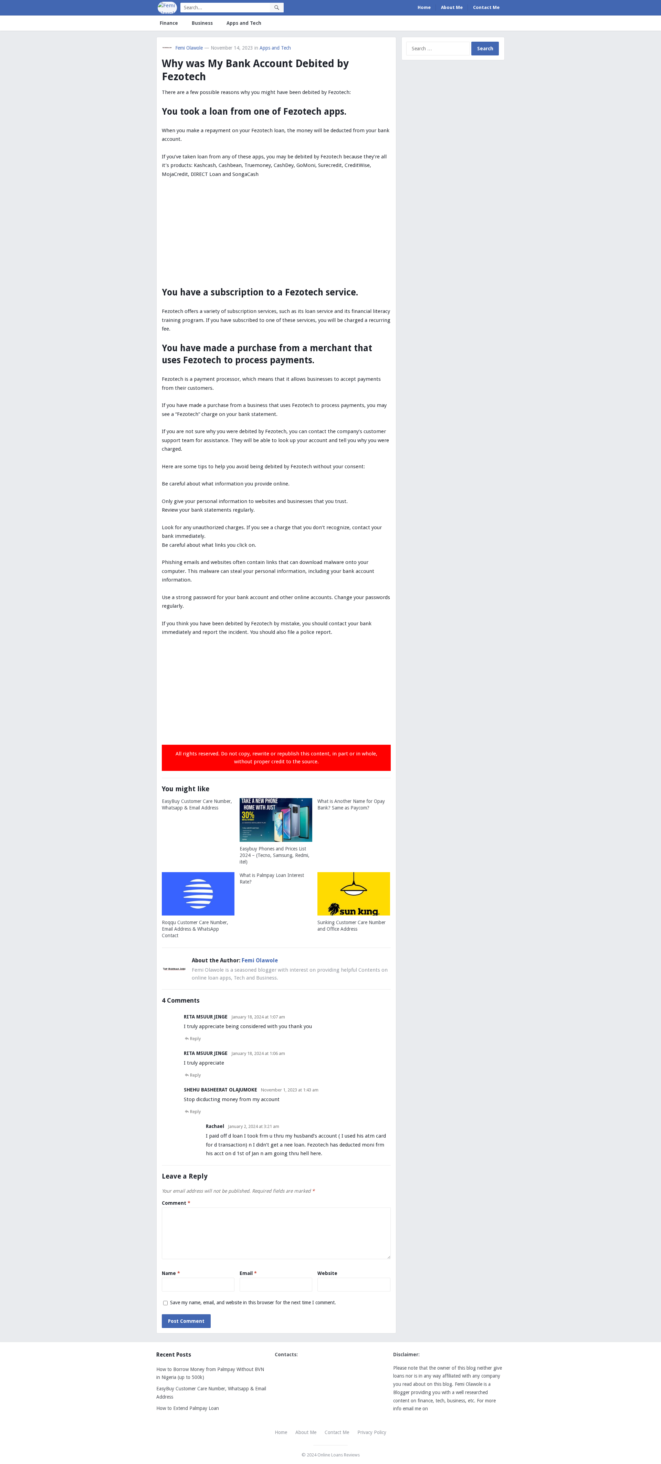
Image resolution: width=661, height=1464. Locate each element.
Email (248, 1273)
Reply (195, 1038)
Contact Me (486, 7)
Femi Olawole (189, 48)
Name (171, 1273)
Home (424, 7)
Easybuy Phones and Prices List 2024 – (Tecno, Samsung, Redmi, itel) (274, 855)
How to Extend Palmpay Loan (187, 1408)
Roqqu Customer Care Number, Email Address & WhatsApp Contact (195, 929)
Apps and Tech (244, 23)
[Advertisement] (276, 235)
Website (327, 1273)
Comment (176, 1203)
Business (202, 23)
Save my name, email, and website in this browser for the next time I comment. (253, 1302)
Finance (169, 23)
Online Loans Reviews (338, 1454)
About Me (452, 7)
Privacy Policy (371, 1432)
